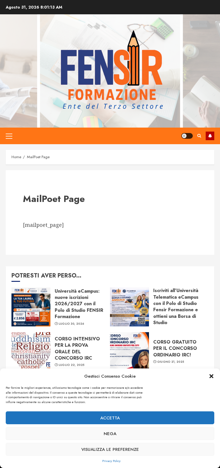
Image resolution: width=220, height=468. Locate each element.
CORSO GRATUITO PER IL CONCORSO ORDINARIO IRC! (175, 348)
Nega (110, 434)
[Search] (199, 135)
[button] (211, 376)
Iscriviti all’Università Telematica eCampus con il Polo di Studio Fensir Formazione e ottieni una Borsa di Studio (176, 306)
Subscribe (210, 136)
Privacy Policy (111, 461)
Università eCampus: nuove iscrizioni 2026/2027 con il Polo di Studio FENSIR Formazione (79, 304)
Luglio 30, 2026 (71, 324)
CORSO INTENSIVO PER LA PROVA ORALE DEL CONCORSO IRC (77, 348)
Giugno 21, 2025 (170, 362)
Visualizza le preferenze (110, 449)
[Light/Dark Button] (187, 136)
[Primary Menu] (9, 135)
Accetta (110, 418)
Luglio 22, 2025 (72, 365)
